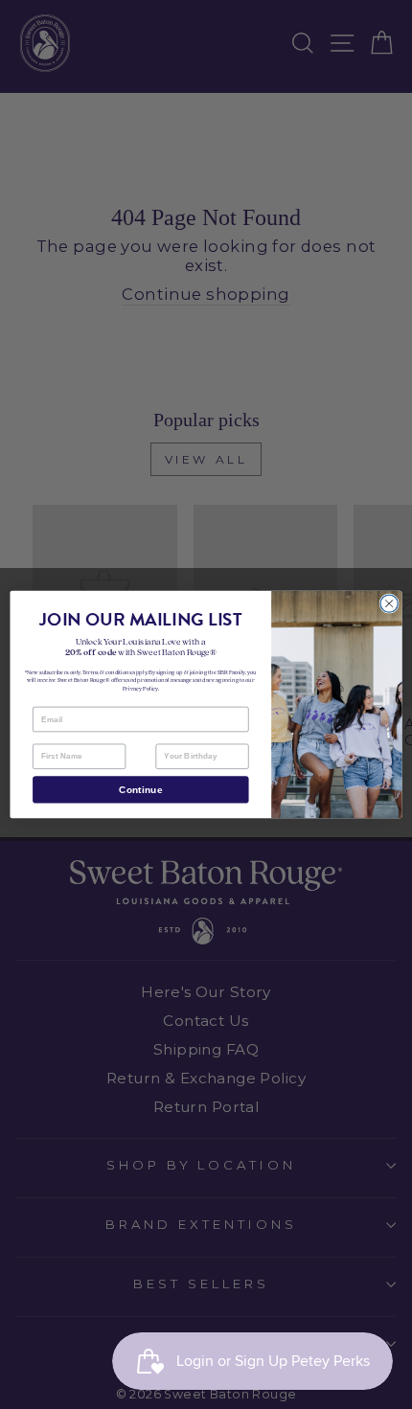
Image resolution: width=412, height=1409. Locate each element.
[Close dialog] (389, 603)
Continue (140, 790)
